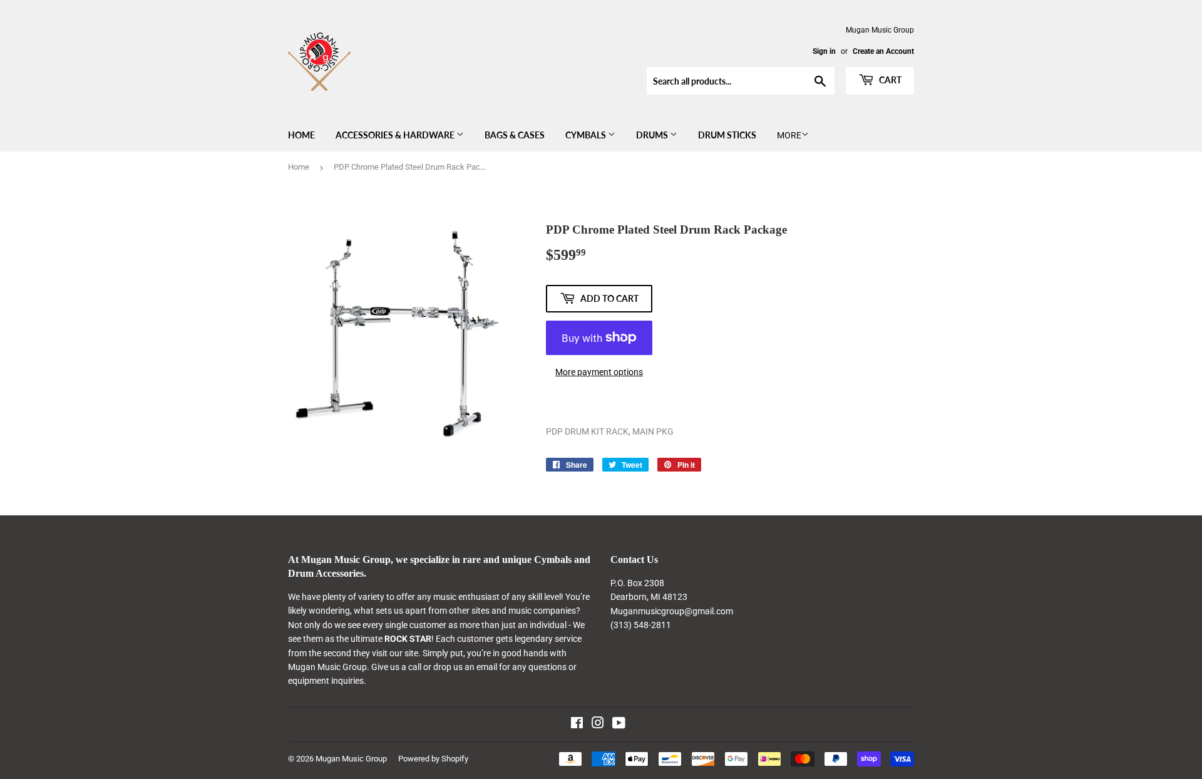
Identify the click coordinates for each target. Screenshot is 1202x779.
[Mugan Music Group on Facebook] (576, 725)
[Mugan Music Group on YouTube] (618, 725)
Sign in (824, 51)
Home (301, 135)
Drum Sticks (727, 135)
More (789, 135)
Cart (889, 80)
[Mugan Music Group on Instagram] (598, 725)
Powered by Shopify (433, 758)
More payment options (599, 372)
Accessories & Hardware (396, 135)
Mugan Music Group (351, 758)
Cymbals (586, 135)
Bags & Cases (515, 135)
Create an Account (883, 51)
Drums (653, 135)
